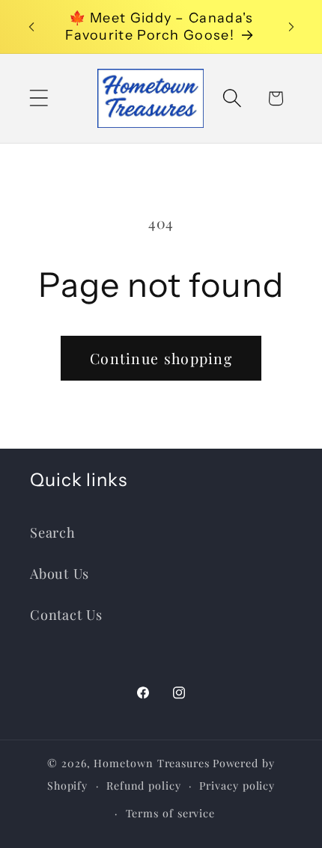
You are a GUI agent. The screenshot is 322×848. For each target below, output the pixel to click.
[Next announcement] (291, 26)
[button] (38, 98)
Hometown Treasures (151, 763)
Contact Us (66, 614)
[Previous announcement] (31, 26)
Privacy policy (237, 785)
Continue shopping (161, 358)
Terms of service (171, 813)
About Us (59, 573)
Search (53, 532)
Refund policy (143, 785)
